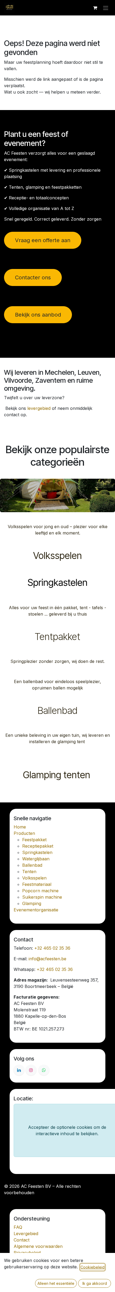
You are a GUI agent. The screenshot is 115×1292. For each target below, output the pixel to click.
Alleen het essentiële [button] (55, 1283)
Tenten (29, 871)
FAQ (18, 1227)
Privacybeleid (27, 1252)
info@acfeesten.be (47, 958)
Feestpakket (34, 839)
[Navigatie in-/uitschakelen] (105, 7)
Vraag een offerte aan (42, 240)
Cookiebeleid (92, 1267)
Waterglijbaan (35, 858)
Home (20, 827)
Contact (21, 1240)
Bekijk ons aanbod (38, 315)
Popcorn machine (40, 890)
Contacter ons (33, 277)
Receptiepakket (37, 846)
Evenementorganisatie (36, 909)
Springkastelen (57, 582)
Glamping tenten (57, 774)
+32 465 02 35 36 (52, 948)
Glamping (31, 903)
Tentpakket (57, 636)
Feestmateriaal (36, 884)
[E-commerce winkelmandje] (95, 7)
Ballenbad (57, 710)
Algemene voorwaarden (38, 1246)
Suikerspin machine (42, 897)
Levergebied (26, 1233)
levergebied (39, 408)
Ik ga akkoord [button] (94, 1283)
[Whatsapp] (44, 1070)
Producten (24, 833)
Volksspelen (57, 555)
